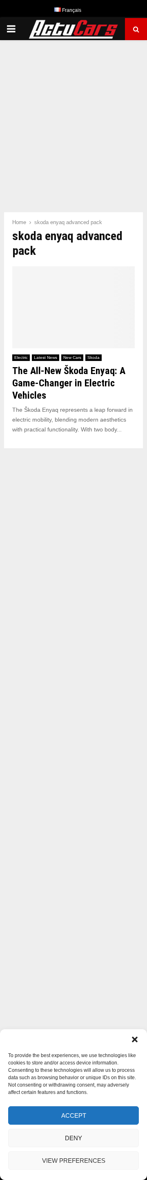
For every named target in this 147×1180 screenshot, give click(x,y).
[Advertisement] (73, 122)
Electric (21, 357)
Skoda (93, 357)
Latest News (45, 357)
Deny (73, 1138)
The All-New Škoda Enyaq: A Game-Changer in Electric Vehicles (68, 383)
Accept (73, 1115)
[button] (135, 1039)
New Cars (72, 357)
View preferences (73, 1160)
